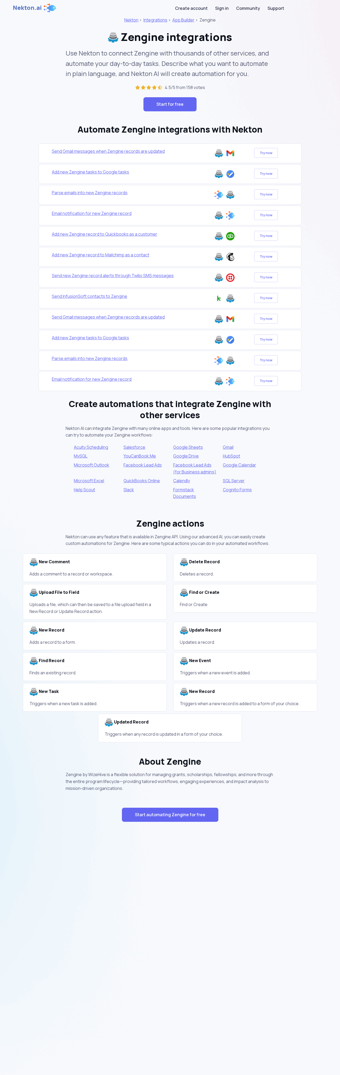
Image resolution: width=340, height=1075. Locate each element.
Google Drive (186, 456)
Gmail (228, 447)
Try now (266, 153)
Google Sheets (188, 447)
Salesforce (134, 447)
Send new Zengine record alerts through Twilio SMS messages (113, 275)
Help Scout (84, 490)
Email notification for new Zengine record (91, 213)
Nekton (131, 20)
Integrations (155, 20)
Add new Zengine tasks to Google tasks (90, 172)
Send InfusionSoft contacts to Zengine (89, 296)
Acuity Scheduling (91, 447)
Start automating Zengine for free (170, 815)
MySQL (80, 456)
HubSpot (231, 456)
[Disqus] (170, 920)
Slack (129, 490)
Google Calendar (239, 465)
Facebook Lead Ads (143, 465)
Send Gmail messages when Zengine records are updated (108, 151)
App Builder (183, 20)
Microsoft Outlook (91, 465)
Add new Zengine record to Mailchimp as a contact (100, 255)
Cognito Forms (237, 490)
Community (248, 8)
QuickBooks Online (142, 481)
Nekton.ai (27, 8)
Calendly (181, 481)
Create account (191, 8)
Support (275, 8)
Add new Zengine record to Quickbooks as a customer (104, 234)
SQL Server (234, 481)
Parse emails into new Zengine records (90, 193)
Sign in (222, 8)
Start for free (170, 104)
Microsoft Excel (89, 481)
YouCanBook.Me (140, 456)
